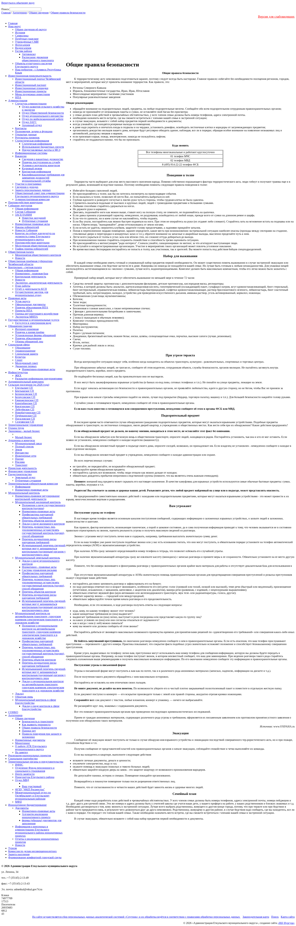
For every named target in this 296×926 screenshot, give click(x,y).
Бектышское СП (24, 390)
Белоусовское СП (25, 397)
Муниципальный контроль (24, 492)
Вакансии (21, 156)
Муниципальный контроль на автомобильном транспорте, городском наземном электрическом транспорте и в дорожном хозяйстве (39, 618)
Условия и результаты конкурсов (41, 165)
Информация (22, 486)
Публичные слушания (35, 221)
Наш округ (14, 26)
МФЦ (18, 801)
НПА (18, 97)
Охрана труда (16, 428)
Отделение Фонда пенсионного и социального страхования (34, 769)
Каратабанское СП (26, 403)
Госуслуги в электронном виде (33, 322)
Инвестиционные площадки (31, 88)
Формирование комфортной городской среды (34, 857)
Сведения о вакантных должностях (42, 159)
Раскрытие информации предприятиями (38, 378)
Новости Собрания (26, 230)
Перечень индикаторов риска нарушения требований (39, 541)
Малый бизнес (23, 437)
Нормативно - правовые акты (39, 567)
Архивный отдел (32, 125)
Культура (20, 356)
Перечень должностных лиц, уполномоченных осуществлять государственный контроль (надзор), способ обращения (43, 531)
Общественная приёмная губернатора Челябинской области (30, 263)
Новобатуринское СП (27, 412)
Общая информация (26, 208)
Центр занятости (25, 774)
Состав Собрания (25, 211)
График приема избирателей (31, 248)
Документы (22, 808)
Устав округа (22, 301)
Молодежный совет (26, 363)
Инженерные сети (25, 455)
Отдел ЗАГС (29, 122)
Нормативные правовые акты (32, 224)
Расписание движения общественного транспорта (38, 59)
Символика (21, 35)
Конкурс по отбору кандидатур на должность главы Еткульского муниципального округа (35, 236)
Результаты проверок (27, 137)
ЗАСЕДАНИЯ (23, 214)
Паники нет (29, 730)
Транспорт (21, 465)
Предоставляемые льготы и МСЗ (41, 149)
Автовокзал (29, 54)
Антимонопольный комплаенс (26, 381)
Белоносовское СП (26, 394)
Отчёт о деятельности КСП (31, 288)
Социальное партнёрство (23, 758)
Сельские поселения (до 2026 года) (28, 384)
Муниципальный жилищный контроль (38, 502)
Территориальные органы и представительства (35, 761)
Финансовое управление (22, 471)
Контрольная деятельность (30, 276)
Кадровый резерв (32, 168)
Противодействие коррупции (25, 202)
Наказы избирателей (27, 227)
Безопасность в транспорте (37, 721)
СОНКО (13, 712)
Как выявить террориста (36, 724)
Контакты (21, 128)
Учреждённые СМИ (27, 41)
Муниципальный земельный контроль (37, 557)
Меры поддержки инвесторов (32, 94)
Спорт (18, 360)
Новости (20, 258)
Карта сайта (288, 916)
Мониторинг (22, 743)
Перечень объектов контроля (39, 520)
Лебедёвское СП (24, 409)
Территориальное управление (25, 424)
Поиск (275, 916)
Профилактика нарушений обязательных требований (37, 516)
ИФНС (19, 764)
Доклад (19, 693)
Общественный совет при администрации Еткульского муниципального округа (40, 195)
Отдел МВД (22, 780)
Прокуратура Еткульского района (34, 777)
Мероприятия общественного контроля (38, 255)
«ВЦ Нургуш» (286, 923)
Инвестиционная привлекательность (29, 75)
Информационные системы (31, 153)
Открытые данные (26, 134)
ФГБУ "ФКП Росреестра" (30, 789)
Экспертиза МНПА (26, 316)
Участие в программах (28, 183)
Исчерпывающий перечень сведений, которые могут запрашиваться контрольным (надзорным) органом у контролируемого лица (44, 550)
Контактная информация (36, 171)
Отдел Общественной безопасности (43, 112)
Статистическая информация (32, 140)
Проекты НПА (23, 310)
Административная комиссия (32, 199)
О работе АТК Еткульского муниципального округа (31, 748)
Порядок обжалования (28, 338)
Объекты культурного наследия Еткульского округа (33, 65)
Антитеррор (20, 12)
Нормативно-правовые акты (38, 369)
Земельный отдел (25, 477)
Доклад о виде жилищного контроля (43, 523)
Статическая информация (37, 143)
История (20, 32)
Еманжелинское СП (26, 400)
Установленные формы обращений (35, 335)
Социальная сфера (19, 344)
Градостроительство (20, 474)
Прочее (19, 458)
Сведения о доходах (26, 187)
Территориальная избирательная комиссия (33, 483)
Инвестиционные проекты (30, 91)
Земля (18, 449)
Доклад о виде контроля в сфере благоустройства (40, 708)
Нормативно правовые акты (31, 489)
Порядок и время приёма (29, 332)
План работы (22, 285)
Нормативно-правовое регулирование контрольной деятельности (37, 497)
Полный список (24, 446)
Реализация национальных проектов (29, 755)
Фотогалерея (22, 44)
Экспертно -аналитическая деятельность (38, 282)
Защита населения (18, 854)
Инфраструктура (18, 372)
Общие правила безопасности (68, 12)
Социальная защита (26, 353)
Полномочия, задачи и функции (33, 131)
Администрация (17, 100)
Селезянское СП (24, 421)
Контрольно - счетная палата (25, 267)
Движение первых (26, 366)
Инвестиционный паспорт (30, 85)
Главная (6, 12)
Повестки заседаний (34, 217)
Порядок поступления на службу (41, 162)
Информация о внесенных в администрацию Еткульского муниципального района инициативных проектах (39, 831)
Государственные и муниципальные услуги (33, 319)
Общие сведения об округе (31, 29)
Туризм (12, 848)
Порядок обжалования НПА (31, 307)
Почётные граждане (27, 38)
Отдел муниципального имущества (42, 115)
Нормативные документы (30, 740)
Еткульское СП (24, 387)
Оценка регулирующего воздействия (36, 313)
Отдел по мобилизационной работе (42, 119)
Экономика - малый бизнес (24, 431)
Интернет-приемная (27, 329)
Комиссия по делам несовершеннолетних (32, 851)
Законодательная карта (256, 916)
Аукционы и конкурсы (21, 440)
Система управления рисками (39, 570)
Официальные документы (30, 304)
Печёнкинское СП (25, 415)
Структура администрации (31, 103)
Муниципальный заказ (28, 443)
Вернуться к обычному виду (18, 2)
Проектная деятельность (22, 468)
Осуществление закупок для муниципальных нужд (31, 294)
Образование (22, 347)
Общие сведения (38, 12)
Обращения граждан (20, 326)
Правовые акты (17, 298)
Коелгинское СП (25, 406)
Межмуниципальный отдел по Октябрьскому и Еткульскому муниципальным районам (33, 795)
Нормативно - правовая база (31, 273)
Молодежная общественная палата (35, 245)
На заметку (21, 752)
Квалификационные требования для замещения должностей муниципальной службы (43, 177)
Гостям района (23, 51)
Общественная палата (21, 251)
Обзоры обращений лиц (29, 341)
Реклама (20, 462)
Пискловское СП (25, 418)
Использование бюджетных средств (43, 146)
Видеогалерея (23, 48)
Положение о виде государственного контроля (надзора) (43, 507)
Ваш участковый (31, 786)
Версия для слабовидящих (276, 16)
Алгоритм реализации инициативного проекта (36, 816)
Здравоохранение (25, 350)
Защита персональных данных (33, 190)
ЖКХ (18, 375)
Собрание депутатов (20, 205)
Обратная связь (24, 696)
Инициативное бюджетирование (27, 804)
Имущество (22, 452)
